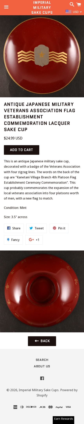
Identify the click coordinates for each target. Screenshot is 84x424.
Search (42, 360)
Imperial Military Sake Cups (42, 7)
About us (42, 366)
